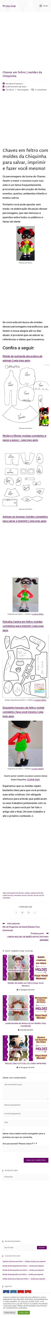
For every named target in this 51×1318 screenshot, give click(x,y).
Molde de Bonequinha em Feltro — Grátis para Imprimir (23, 1266)
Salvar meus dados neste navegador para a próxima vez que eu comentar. (24, 1135)
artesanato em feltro (15, 893)
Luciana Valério (38, 614)
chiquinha (17, 895)
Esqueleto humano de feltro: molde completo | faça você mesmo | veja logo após (23, 712)
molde (36, 895)
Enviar (42, 1247)
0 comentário (41, 90)
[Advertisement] (25, 44)
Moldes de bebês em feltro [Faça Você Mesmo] (26, 984)
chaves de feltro (36, 893)
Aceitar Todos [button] (23, 1312)
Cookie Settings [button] (9, 1312)
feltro (24, 895)
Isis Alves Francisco (14, 84)
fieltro (30, 895)
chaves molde (8, 895)
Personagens (23, 90)
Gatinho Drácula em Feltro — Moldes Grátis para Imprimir (24, 1261)
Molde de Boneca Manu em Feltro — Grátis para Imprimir (24, 1279)
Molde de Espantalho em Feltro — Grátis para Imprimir (23, 1274)
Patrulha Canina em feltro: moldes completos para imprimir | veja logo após (23, 626)
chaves (27, 893)
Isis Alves (10, 90)
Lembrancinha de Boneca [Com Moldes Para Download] (25, 1025)
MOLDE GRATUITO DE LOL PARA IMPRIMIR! (25, 1064)
